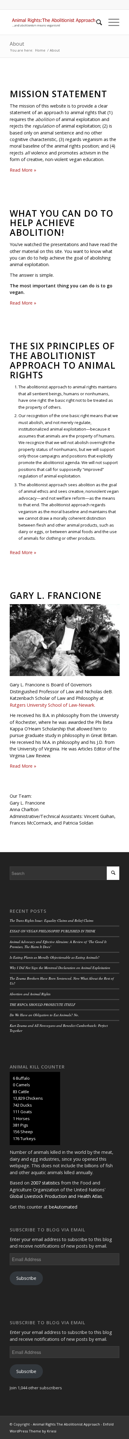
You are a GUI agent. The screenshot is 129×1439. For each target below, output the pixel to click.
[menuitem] (96, 22)
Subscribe (26, 1278)
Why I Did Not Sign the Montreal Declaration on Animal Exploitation (60, 967)
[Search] (96, 22)
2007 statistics (45, 1183)
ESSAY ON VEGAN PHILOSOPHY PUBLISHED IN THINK (52, 931)
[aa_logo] (53, 22)
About (17, 43)
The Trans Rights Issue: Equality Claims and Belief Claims (51, 920)
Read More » (23, 170)
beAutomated (63, 1207)
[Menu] (110, 22)
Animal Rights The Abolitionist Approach (66, 1424)
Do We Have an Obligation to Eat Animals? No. (44, 1014)
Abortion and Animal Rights (30, 994)
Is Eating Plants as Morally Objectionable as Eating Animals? (55, 957)
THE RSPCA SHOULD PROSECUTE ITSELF (42, 1004)
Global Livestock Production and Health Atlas (56, 1196)
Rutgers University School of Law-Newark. (52, 705)
